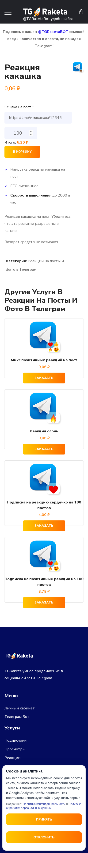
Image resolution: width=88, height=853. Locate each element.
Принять (44, 819)
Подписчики (15, 740)
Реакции (12, 757)
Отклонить (44, 837)
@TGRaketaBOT (53, 31)
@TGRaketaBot (36, 18)
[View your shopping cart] (81, 12)
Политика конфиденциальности (44, 804)
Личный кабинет (19, 708)
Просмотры (14, 749)
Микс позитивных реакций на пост (44, 360)
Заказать (44, 378)
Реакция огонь (44, 431)
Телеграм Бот (16, 716)
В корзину (22, 152)
